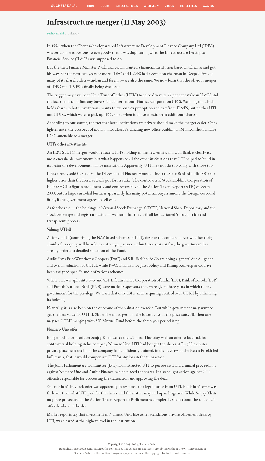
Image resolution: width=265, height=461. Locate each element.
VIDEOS (169, 6)
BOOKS (105, 6)
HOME (90, 6)
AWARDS (208, 6)
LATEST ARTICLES (127, 6)
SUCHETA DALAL (64, 5)
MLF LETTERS (188, 6)
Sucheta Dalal (55, 33)
